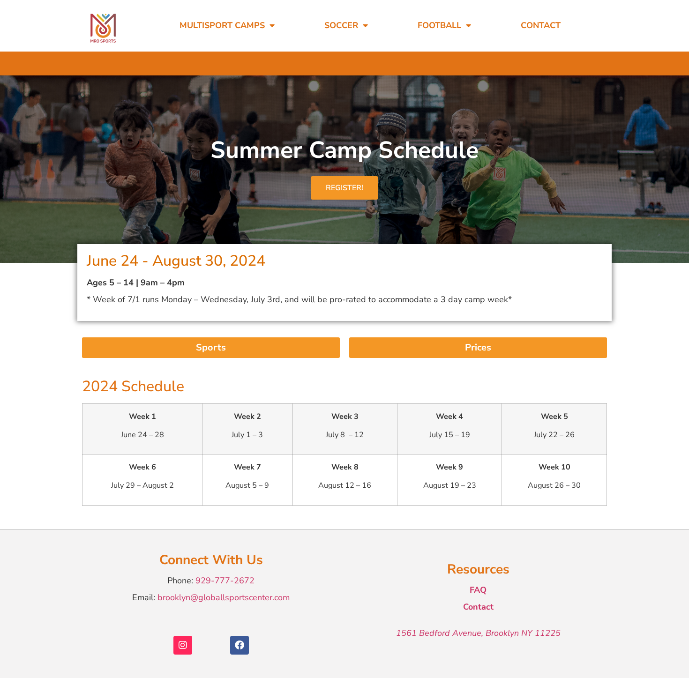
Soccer (341, 25)
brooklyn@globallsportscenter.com (223, 597)
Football (439, 25)
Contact (541, 25)
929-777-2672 (225, 580)
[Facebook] (239, 645)
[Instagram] (182, 645)
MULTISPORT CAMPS (222, 25)
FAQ (478, 590)
